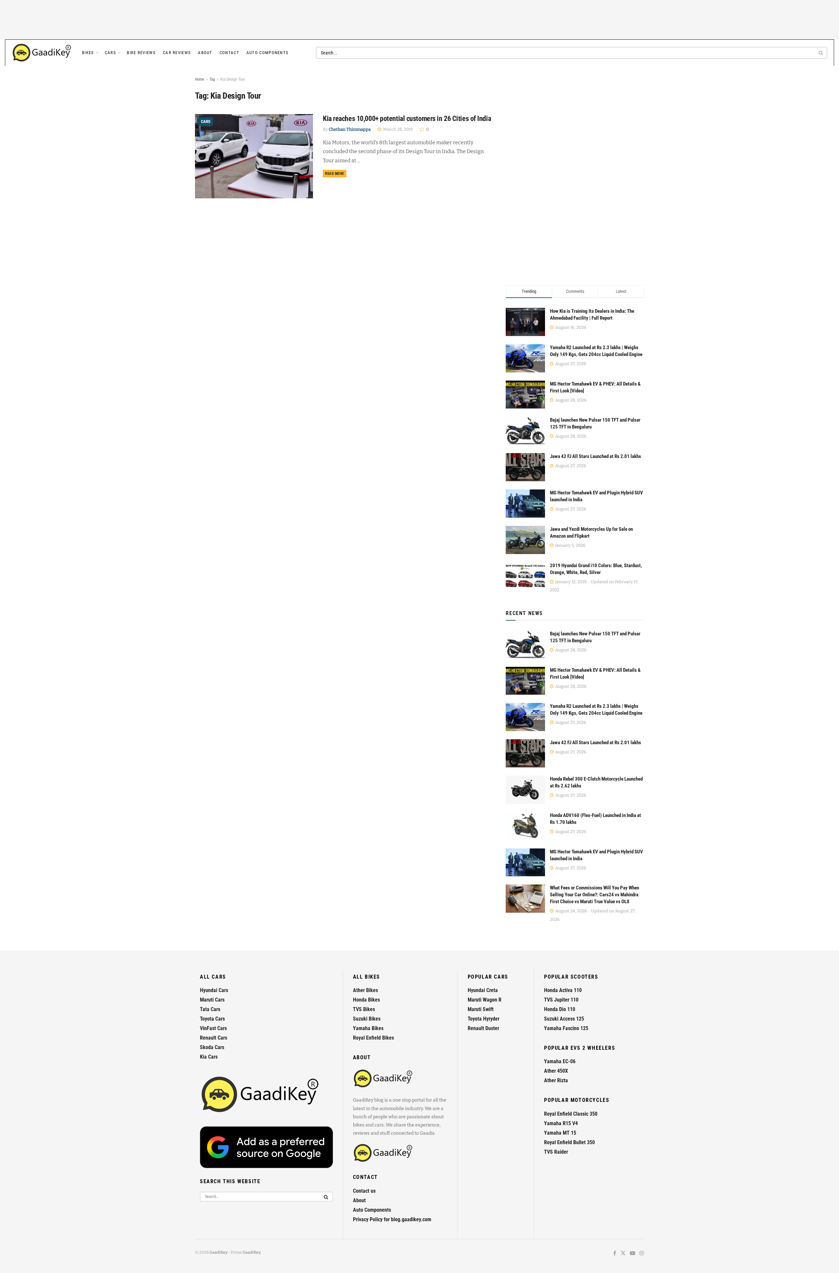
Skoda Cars (212, 1047)
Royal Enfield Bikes (373, 1038)
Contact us (364, 1191)
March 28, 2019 (397, 129)
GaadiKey (218, 1252)
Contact (229, 52)
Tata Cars (210, 1009)
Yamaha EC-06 (560, 1061)
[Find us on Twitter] (623, 1253)
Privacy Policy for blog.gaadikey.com (392, 1219)
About (205, 52)
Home (199, 79)
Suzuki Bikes (366, 1019)
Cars (110, 52)
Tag (212, 79)
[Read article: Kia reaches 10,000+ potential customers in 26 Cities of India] (254, 156)
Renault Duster (483, 1028)
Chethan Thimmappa (350, 129)
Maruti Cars (212, 1000)
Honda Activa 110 (563, 990)
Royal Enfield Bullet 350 (569, 1142)
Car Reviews (177, 52)
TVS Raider (556, 1152)
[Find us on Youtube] (632, 1253)
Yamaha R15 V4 (561, 1123)
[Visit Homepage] (42, 53)
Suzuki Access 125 (564, 1019)
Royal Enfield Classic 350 (570, 1114)
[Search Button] (821, 53)
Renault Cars (213, 1038)
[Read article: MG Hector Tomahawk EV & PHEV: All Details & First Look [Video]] (525, 681)
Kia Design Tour (232, 79)
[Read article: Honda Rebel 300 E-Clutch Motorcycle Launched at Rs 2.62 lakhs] (525, 790)
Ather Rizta (556, 1080)
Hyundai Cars (214, 990)
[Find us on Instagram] (641, 1253)
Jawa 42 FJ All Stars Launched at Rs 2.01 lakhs (595, 456)
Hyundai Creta (483, 990)
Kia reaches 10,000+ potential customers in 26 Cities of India (407, 118)
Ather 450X (556, 1071)
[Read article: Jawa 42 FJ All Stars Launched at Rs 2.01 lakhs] (525, 753)
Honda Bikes (366, 1000)
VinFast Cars (213, 1028)
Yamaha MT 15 (560, 1133)
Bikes (88, 52)
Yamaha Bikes (368, 1028)
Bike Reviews (141, 52)
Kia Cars (209, 1057)
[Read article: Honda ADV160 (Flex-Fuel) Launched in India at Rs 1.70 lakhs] (525, 826)
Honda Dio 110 (559, 1009)
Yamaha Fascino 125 (566, 1028)
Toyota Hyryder (483, 1019)
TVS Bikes (364, 1009)
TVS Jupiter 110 (561, 1000)
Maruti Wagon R (484, 1000)
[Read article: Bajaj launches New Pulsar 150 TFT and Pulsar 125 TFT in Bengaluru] (525, 644)
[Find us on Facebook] (614, 1253)
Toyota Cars (212, 1019)
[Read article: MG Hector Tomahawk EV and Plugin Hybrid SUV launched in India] (525, 862)
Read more (335, 173)
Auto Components (267, 52)
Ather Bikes (365, 990)
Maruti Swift (481, 1009)
